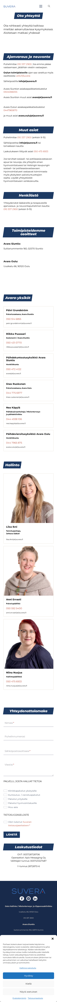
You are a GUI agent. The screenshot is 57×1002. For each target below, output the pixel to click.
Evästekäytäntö (19, 998)
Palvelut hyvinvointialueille (22, 803)
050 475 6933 (41, 151)
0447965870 (10, 110)
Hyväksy (28, 975)
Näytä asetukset (28, 991)
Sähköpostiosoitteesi (17, 751)
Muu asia (13, 807)
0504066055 (10, 91)
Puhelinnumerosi (15, 736)
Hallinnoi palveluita (27, 968)
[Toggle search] (49, 6)
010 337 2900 (24, 64)
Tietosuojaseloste (35, 998)
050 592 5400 (14, 608)
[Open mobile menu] (40, 6)
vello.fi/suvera (23, 75)
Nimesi (9, 723)
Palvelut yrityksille (17, 799)
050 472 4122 (13, 369)
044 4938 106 (14, 419)
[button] (52, 938)
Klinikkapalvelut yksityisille (22, 791)
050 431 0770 (14, 342)
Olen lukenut (20, 824)
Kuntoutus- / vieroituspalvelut (24, 795)
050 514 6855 (13, 319)
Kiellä (29, 983)
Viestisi (9, 764)
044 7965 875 (14, 442)
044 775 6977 (14, 392)
